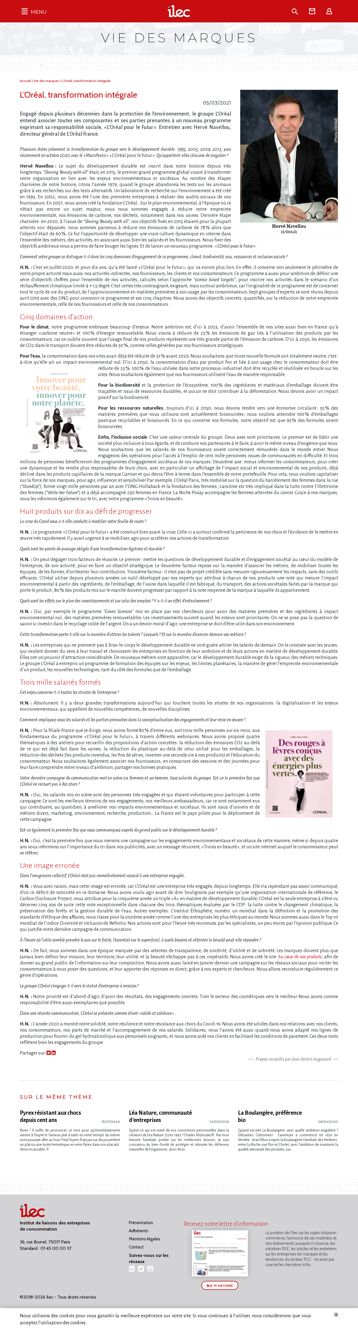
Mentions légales (144, 1238)
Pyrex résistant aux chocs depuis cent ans (50, 1116)
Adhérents (138, 1230)
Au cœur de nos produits (300, 956)
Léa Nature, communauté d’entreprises (160, 1116)
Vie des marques (47, 81)
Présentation (141, 1222)
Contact (136, 1247)
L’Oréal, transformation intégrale (86, 81)
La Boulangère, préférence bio (270, 1116)
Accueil (26, 81)
